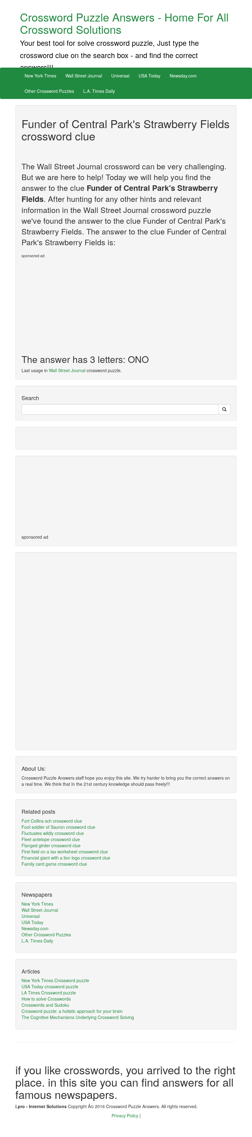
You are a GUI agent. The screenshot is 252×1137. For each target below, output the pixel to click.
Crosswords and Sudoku (45, 1005)
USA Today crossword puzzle (50, 986)
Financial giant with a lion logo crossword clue (66, 858)
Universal (120, 76)
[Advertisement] (73, 304)
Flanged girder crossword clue (51, 845)
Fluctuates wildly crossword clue (53, 833)
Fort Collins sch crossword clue (52, 821)
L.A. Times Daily (99, 91)
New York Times (40, 76)
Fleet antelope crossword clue (51, 839)
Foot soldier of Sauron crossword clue (58, 827)
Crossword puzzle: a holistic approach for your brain (72, 1011)
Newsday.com (183, 76)
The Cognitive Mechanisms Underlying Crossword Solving (78, 1017)
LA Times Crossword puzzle (49, 992)
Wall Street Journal (83, 76)
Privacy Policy (126, 1115)
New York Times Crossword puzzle (55, 980)
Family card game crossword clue (54, 864)
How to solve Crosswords (46, 999)
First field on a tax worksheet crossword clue (65, 851)
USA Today (149, 76)
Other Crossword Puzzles (49, 91)
